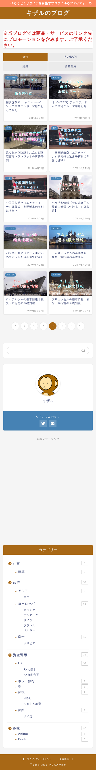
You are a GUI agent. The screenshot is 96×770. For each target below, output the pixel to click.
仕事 (49, 563)
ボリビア (29, 643)
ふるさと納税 (32, 703)
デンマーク (31, 615)
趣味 (49, 728)
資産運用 (70, 66)
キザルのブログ (48, 12)
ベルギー (29, 630)
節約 (51, 710)
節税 (51, 692)
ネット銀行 (51, 681)
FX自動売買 (31, 674)
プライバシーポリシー (39, 759)
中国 (26, 597)
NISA (27, 698)
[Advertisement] (48, 490)
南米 (52, 636)
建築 (25, 66)
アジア (51, 591)
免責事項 (64, 759)
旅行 (25, 56)
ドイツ (28, 620)
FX (52, 663)
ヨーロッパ (52, 603)
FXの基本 (30, 669)
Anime (51, 733)
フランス (29, 625)
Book (51, 739)
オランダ (29, 610)
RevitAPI (71, 56)
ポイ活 (28, 716)
